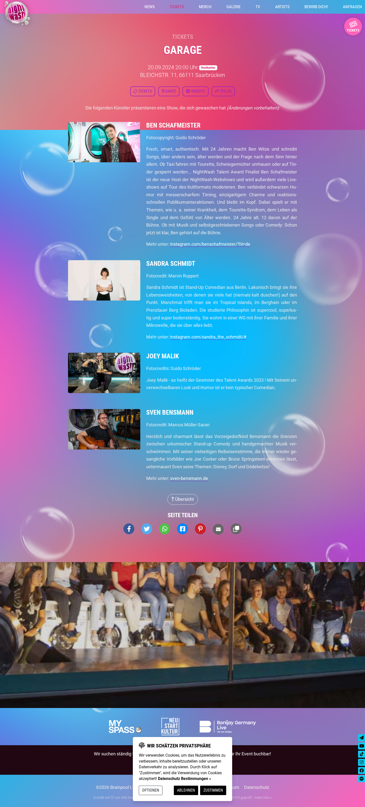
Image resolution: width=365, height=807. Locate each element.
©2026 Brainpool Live (117, 787)
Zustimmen (213, 790)
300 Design (129, 798)
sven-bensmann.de (189, 478)
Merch (205, 6)
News (150, 6)
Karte (170, 91)
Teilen (225, 91)
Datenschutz (256, 787)
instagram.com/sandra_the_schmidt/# (208, 336)
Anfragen (352, 6)
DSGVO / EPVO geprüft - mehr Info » (244, 798)
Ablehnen (186, 790)
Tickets (177, 6)
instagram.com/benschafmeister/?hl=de (210, 244)
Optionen (150, 790)
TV (258, 6)
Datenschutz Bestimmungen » (184, 778)
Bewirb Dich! (316, 6)
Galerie (233, 6)
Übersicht (184, 499)
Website (197, 91)
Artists (282, 6)
